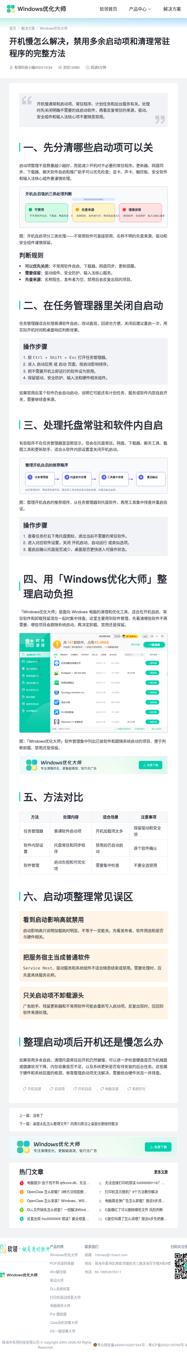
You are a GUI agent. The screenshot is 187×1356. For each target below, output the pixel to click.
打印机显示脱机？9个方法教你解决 (131, 1191)
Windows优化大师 (53, 28)
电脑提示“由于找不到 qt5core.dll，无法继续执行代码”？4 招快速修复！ (58, 1182)
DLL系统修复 (60, 1288)
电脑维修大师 (60, 1305)
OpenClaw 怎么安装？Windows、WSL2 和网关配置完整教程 (58, 1200)
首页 (12, 28)
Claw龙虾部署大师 (64, 1322)
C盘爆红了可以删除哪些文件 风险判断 (134, 1209)
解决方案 (172, 9)
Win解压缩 (58, 1271)
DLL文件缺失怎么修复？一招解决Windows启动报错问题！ (58, 1209)
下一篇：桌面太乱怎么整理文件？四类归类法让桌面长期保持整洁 (68, 1123)
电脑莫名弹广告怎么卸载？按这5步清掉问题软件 (136, 1200)
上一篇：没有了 (31, 1115)
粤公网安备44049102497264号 (121, 1344)
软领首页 (108, 9)
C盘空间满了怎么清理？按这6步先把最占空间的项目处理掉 (136, 1218)
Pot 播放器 (58, 1314)
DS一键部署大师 (62, 1331)
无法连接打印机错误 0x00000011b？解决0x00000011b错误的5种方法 (136, 1182)
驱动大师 (57, 1280)
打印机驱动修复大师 (65, 1297)
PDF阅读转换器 (62, 1263)
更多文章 (161, 1171)
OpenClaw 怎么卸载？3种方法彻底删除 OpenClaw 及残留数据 (58, 1191)
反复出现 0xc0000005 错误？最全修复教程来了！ (58, 1218)
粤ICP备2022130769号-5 (167, 1344)
